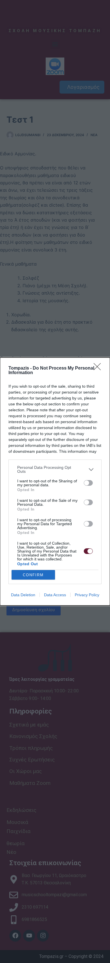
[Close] (99, 368)
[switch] (88, 483)
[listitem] (55, 469)
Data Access (55, 595)
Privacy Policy (87, 595)
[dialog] (55, 481)
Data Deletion (23, 595)
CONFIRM (33, 575)
